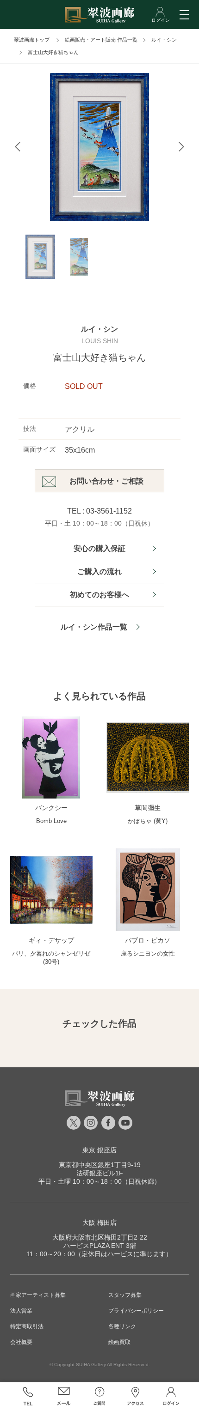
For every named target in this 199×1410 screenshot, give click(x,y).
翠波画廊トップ (32, 39)
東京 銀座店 (99, 1150)
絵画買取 (119, 1342)
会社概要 (21, 1342)
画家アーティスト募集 (38, 1295)
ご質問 (99, 1396)
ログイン (171, 1396)
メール (63, 1396)
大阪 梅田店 (99, 1222)
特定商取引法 (27, 1326)
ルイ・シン (164, 39)
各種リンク (122, 1326)
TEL (28, 1396)
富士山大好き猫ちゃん (53, 52)
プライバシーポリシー (136, 1310)
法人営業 (21, 1310)
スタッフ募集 (125, 1295)
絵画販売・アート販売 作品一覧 (101, 39)
